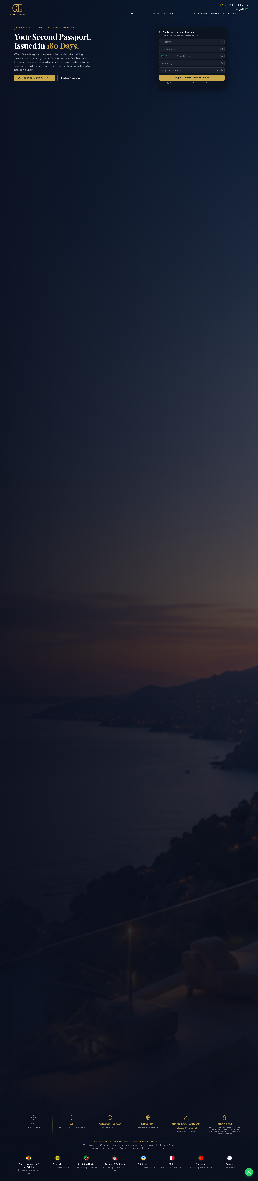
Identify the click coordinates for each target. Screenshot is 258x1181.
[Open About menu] (140, 13)
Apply (215, 13)
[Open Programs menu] (165, 13)
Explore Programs (70, 78)
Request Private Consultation (190, 77)
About (131, 13)
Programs (153, 13)
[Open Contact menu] (246, 13)
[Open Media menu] (182, 13)
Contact (235, 13)
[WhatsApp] (249, 1172)
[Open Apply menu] (223, 13)
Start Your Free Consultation (33, 77)
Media (174, 13)
